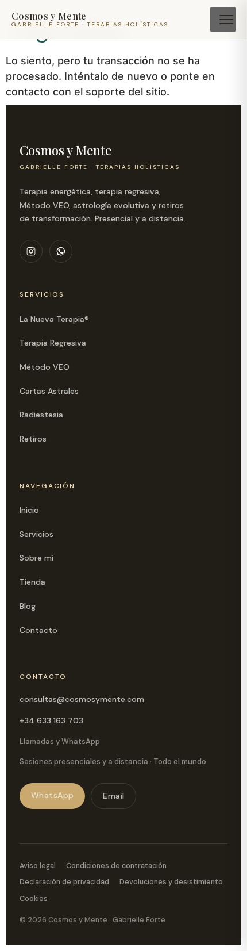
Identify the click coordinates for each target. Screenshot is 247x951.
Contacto (38, 630)
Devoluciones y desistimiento (171, 882)
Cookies (34, 898)
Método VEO (45, 367)
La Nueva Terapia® (54, 319)
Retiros (33, 439)
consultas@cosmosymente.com (82, 699)
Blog (28, 606)
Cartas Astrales (49, 391)
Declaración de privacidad (64, 882)
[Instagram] (31, 251)
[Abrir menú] (223, 19)
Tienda (32, 582)
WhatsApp (52, 795)
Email (113, 796)
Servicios (36, 534)
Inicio (29, 510)
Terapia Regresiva (53, 343)
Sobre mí (36, 558)
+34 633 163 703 (51, 720)
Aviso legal (38, 866)
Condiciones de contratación (116, 866)
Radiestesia (41, 414)
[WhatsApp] (60, 251)
